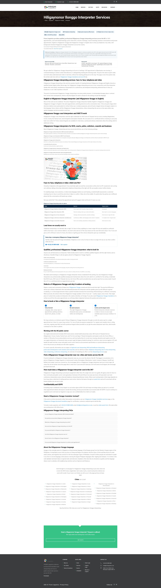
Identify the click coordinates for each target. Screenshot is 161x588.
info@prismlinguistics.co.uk (84, 405)
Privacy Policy (64, 584)
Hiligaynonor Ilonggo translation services (96, 399)
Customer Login (60, 2)
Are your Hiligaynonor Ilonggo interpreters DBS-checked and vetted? (59, 414)
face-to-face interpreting (108, 349)
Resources (104, 7)
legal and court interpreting (78, 347)
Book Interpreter (48, 2)
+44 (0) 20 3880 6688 (73, 2)
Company (112, 7)
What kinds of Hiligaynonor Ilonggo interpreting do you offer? (58, 422)
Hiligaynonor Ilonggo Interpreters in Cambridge (81, 489)
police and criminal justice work (52, 349)
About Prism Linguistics (58, 48)
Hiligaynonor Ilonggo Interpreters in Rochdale (106, 493)
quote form (97, 379)
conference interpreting (60, 352)
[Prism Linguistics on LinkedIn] (116, 1)
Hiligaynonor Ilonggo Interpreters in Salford (106, 490)
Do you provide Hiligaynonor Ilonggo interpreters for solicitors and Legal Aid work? (62, 442)
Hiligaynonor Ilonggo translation (105, 296)
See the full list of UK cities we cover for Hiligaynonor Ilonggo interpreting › (80, 508)
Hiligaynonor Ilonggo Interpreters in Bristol (56, 494)
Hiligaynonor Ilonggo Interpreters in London (56, 483)
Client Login (87, 563)
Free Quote (46, 575)
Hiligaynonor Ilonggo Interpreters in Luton (81, 483)
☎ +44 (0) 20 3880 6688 (52, 244)
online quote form (103, 405)
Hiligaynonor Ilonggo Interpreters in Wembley (106, 503)
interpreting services (98, 352)
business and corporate (68, 349)
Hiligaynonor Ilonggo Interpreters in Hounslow (106, 498)
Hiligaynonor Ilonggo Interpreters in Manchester (55, 489)
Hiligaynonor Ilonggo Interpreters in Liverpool (56, 491)
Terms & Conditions (68, 568)
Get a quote (80, 540)
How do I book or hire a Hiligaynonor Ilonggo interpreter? (57, 438)
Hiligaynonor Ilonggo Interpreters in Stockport (106, 488)
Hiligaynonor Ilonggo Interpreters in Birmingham (56, 486)
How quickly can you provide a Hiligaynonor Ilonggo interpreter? (58, 418)
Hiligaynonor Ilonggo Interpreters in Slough (81, 502)
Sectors (90, 7)
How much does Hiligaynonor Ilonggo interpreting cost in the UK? (58, 426)
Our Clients (66, 565)
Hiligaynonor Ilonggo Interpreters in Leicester (56, 499)
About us (66, 563)
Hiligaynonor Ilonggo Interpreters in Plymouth (81, 496)
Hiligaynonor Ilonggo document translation (55, 401)
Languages (51, 20)
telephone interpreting (95, 349)
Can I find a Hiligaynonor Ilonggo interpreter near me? (56, 434)
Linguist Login (86, 566)
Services (83, 7)
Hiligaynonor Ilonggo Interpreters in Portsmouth (81, 494)
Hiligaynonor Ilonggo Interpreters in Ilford (106, 501)
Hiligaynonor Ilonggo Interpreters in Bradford (56, 504)
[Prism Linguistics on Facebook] (114, 1)
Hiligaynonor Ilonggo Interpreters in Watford (81, 499)
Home (77, 7)
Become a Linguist (87, 570)
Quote (97, 7)
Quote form (48, 314)
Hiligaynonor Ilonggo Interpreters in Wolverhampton (106, 484)
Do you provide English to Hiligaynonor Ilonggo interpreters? (57, 430)
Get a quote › (64, 244)
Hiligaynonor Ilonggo (59, 20)
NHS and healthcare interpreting (96, 347)
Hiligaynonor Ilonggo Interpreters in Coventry (56, 502)
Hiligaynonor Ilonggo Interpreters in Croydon (106, 496)
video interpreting (49, 352)
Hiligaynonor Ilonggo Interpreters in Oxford (81, 486)
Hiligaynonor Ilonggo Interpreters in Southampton (81, 491)
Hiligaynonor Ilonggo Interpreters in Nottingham (56, 496)
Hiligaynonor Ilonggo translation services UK (72, 77)
